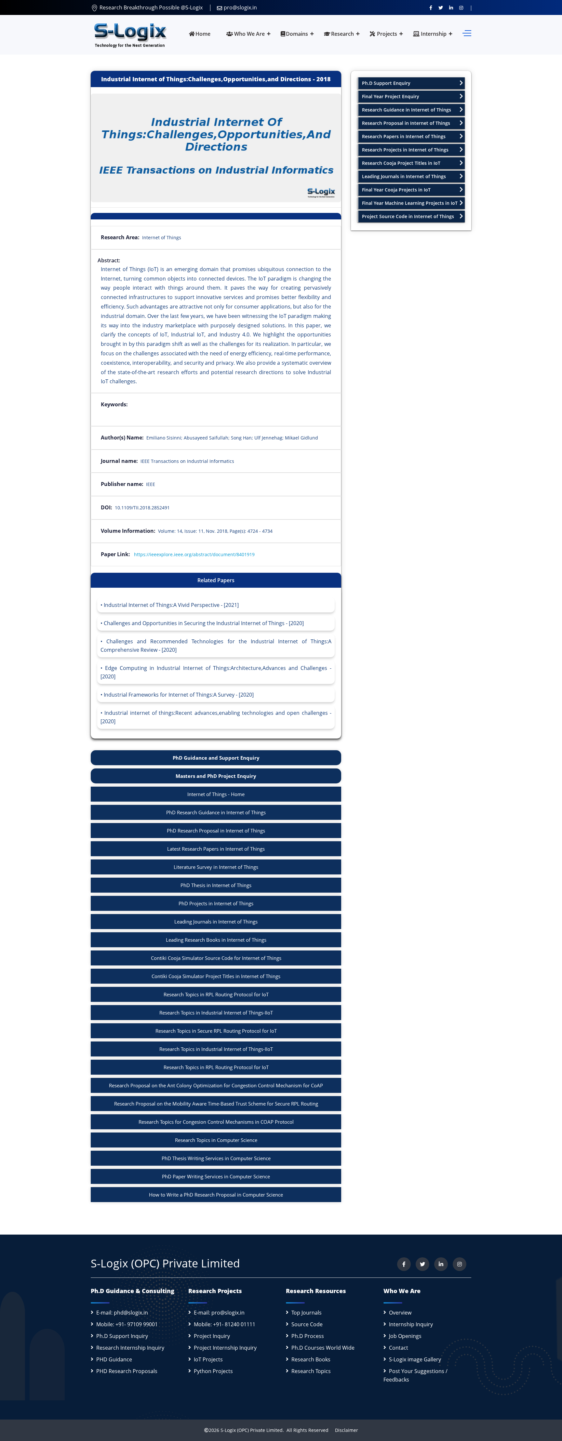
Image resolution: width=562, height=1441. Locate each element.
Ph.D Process (307, 1336)
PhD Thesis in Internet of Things (216, 885)
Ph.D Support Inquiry (122, 1336)
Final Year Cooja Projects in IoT (396, 190)
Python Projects (213, 1371)
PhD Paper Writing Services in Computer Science (216, 1176)
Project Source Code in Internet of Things (408, 216)
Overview (400, 1312)
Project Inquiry (212, 1336)
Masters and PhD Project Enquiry (216, 776)
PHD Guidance (114, 1359)
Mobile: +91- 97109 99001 (127, 1324)
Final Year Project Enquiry (390, 96)
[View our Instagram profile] (461, 7)
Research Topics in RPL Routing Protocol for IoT (216, 994)
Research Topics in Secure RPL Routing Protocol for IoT (216, 1031)
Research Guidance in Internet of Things (406, 110)
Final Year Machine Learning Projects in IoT (410, 203)
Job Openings (405, 1336)
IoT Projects (208, 1359)
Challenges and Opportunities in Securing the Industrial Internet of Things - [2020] (204, 623)
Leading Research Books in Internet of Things (216, 940)
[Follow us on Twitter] (440, 7)
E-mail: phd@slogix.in (122, 1312)
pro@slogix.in (240, 7)
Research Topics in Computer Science (216, 1140)
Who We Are (249, 33)
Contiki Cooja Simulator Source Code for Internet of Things (216, 958)
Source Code (307, 1324)
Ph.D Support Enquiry (386, 83)
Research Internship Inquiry (130, 1347)
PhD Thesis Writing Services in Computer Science (216, 1158)
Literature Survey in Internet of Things (216, 867)
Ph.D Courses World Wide (323, 1347)
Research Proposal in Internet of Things (406, 123)
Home (202, 33)
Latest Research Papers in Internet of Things (216, 848)
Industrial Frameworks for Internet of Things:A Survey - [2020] (179, 694)
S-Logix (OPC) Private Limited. (252, 1430)
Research (342, 33)
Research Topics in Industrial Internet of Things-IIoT (216, 1012)
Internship (433, 33)
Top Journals (306, 1312)
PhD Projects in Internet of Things (216, 903)
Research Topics (311, 1371)
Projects (386, 33)
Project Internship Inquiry (225, 1347)
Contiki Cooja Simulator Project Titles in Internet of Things (216, 976)
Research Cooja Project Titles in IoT (401, 163)
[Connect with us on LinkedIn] (451, 7)
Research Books (310, 1359)
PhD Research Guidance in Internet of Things (216, 812)
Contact (398, 1347)
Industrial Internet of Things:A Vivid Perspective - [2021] (171, 605)
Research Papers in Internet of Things (404, 136)
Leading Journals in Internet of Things (216, 921)
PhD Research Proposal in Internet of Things (216, 830)
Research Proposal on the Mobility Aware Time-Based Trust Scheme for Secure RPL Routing (216, 1103)
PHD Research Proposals (126, 1371)
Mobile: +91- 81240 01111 (224, 1324)
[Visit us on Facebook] (430, 7)
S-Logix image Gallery (415, 1359)
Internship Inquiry (411, 1324)
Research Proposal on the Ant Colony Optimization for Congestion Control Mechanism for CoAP (216, 1085)
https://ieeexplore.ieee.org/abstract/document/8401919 (194, 554)
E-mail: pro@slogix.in (219, 1312)
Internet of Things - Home (216, 794)
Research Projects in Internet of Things (405, 150)
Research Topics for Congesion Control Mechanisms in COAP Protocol (216, 1122)
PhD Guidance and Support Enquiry (216, 757)
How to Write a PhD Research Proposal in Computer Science (216, 1194)
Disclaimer (344, 1430)
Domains (297, 33)
